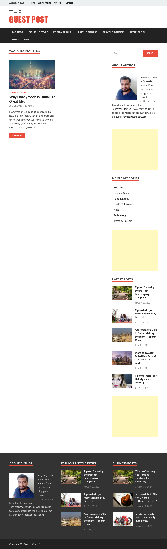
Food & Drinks (62, 32)
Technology (137, 32)
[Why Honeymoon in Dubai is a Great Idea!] (32, 74)
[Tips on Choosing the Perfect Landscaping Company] (122, 287)
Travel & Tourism (113, 32)
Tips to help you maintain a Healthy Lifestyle (145, 314)
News (15, 39)
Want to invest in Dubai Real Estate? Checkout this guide (145, 357)
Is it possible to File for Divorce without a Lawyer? (146, 498)
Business (17, 32)
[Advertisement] (135, 149)
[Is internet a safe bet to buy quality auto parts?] (123, 514)
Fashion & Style (38, 32)
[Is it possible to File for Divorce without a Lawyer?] (123, 494)
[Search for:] (135, 53)
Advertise (58, 3)
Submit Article (44, 3)
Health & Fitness (86, 32)
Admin (31, 106)
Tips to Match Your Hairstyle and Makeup (146, 379)
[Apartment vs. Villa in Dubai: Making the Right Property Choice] (122, 329)
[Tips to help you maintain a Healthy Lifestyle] (122, 310)
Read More (16, 135)
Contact (69, 3)
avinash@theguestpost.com (130, 116)
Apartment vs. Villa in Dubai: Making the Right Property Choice (146, 334)
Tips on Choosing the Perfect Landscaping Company (144, 292)
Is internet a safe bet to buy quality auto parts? (145, 517)
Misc (27, 39)
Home (32, 3)
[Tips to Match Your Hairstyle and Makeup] (122, 375)
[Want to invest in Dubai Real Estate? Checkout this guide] (122, 353)
